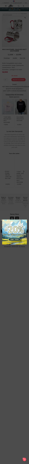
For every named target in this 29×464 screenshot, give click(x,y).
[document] (14, 232)
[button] (1, 220)
